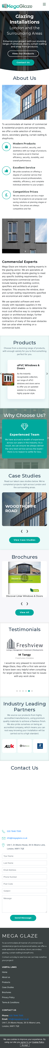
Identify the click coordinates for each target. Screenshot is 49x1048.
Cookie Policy (38, 1042)
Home (4, 972)
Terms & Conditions (10, 1002)
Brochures (6, 992)
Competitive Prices (25, 191)
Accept (25, 1045)
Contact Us (23, 62)
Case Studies (8, 987)
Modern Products (24, 143)
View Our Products (23, 53)
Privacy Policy (8, 997)
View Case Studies (24, 540)
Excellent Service (24, 167)
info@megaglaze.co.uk (17, 838)
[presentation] (47, 373)
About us (6, 977)
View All (24, 612)
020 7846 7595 (14, 831)
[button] (17, 691)
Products (6, 982)
